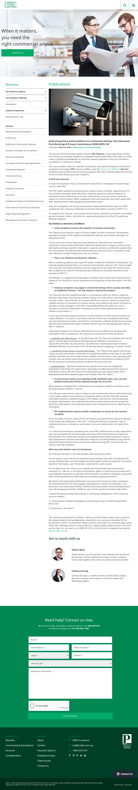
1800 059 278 (80, 750)
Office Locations (81, 740)
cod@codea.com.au (83, 745)
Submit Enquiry (70, 716)
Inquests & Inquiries (15, 188)
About (40, 740)
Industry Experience (15, 110)
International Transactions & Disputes (23, 207)
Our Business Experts (15, 91)
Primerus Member (127, 735)
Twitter (78, 755)
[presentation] (49, 706)
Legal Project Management (18, 213)
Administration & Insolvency (18, 131)
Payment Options (46, 750)
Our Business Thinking (16, 98)
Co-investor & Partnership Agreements (23, 163)
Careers (41, 745)
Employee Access (46, 755)
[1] (127, 209)
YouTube (85, 755)
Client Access (44, 760)
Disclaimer (128, 785)
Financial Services (14, 176)
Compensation (13, 755)
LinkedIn (82, 755)
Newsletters (11, 104)
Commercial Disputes (15, 169)
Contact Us (17, 53)
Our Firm (41, 736)
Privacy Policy (118, 785)
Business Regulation (15, 157)
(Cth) (110, 169)
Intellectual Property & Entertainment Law (25, 201)
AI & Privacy (11, 138)
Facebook (70, 755)
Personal (10, 750)
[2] (70, 311)
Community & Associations (20, 745)
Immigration (11, 182)
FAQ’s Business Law (14, 117)
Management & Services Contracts (21, 220)
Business (10, 740)
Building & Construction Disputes (21, 144)
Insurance (10, 194)
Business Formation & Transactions (21, 150)
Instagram (74, 755)
